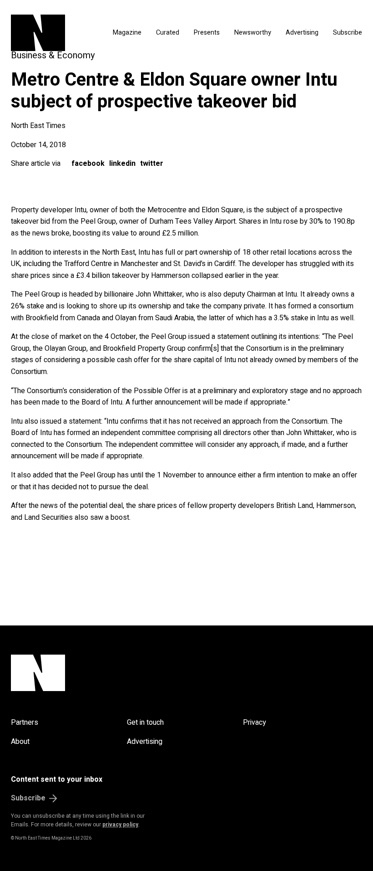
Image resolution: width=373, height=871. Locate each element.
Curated (167, 32)
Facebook (88, 163)
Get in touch (145, 722)
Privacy (254, 722)
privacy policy (120, 824)
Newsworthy (252, 32)
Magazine (127, 32)
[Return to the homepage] (50, 33)
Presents (207, 32)
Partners (24, 722)
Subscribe (347, 32)
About (20, 741)
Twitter (151, 163)
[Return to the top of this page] (186, 673)
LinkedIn (122, 163)
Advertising (302, 32)
